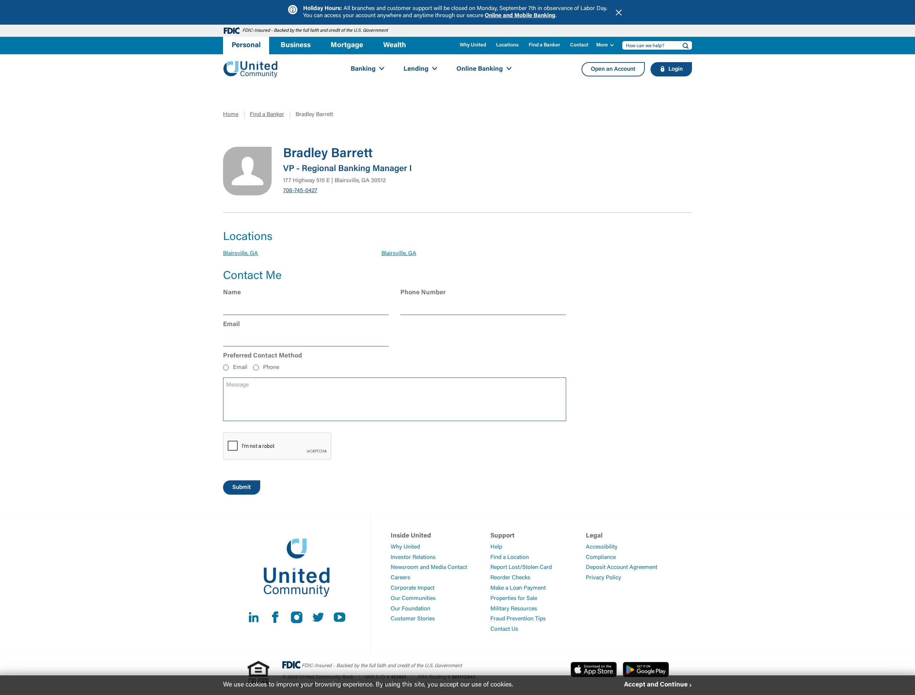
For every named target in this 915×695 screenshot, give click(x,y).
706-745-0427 (300, 191)
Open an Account (613, 69)
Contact (579, 45)
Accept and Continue (656, 685)
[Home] (250, 69)
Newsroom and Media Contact (429, 567)
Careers (400, 578)
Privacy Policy (603, 578)
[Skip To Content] (10, 3)
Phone (271, 367)
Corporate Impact (413, 588)
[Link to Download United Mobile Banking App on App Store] (593, 669)
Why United (473, 45)
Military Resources (513, 609)
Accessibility (602, 547)
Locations (507, 45)
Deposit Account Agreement (621, 567)
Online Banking (479, 69)
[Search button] (683, 45)
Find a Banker (544, 45)
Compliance (601, 557)
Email (240, 367)
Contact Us (504, 629)
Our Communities (413, 598)
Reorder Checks (510, 578)
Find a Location (509, 557)
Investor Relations (413, 557)
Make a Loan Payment (518, 588)
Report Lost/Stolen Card (521, 567)
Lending (416, 69)
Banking (363, 69)
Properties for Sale (513, 598)
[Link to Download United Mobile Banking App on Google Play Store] (646, 669)
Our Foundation (410, 609)
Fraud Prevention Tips (518, 619)
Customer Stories (413, 619)
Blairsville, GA (240, 253)
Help (496, 547)
